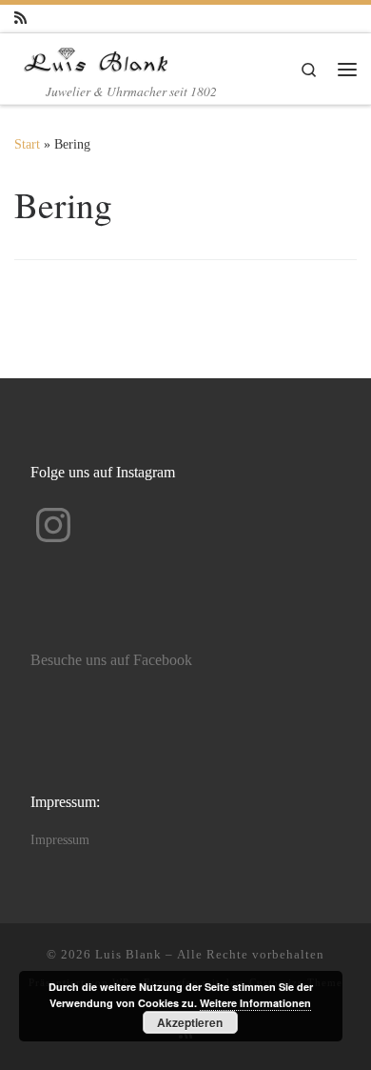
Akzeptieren (190, 1022)
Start (27, 143)
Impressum (59, 840)
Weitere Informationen (255, 1003)
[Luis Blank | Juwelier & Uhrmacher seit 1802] (96, 56)
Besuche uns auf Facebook (111, 660)
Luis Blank (128, 954)
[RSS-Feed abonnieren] (20, 19)
